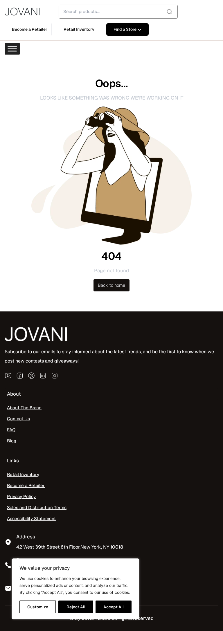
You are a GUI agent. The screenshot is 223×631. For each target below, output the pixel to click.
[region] (75, 588)
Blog (11, 441)
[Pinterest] (31, 375)
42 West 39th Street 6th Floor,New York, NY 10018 (69, 547)
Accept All (113, 607)
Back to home (111, 285)
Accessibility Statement (31, 519)
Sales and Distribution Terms (36, 508)
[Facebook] (19, 375)
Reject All (75, 607)
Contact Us (18, 419)
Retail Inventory (23, 474)
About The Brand (24, 408)
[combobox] (118, 12)
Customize (37, 607)
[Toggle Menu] (12, 48)
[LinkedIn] (42, 375)
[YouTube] (8, 375)
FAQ (11, 430)
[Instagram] (54, 375)
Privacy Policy (21, 497)
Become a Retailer (26, 485)
